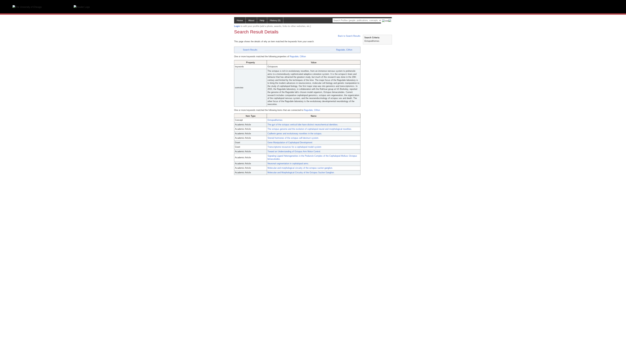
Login (237, 26)
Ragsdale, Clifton (344, 50)
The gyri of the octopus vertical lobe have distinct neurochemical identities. (303, 124)
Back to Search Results (348, 36)
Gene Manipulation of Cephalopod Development (290, 142)
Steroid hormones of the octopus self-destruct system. (293, 138)
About (251, 20)
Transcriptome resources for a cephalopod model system (294, 147)
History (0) (275, 20)
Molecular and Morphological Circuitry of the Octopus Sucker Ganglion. (301, 172)
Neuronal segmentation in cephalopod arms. (288, 163)
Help (262, 20)
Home (240, 20)
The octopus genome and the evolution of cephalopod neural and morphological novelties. (310, 129)
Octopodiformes (275, 120)
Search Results (250, 50)
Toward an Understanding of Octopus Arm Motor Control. (294, 151)
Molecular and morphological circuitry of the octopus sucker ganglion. (300, 168)
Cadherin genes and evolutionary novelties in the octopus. (295, 133)
